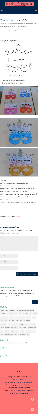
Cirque (2, 317)
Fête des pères (4, 324)
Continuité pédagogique (20, 317)
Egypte (2, 320)
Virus (28, 334)
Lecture (27, 324)
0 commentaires (23, 26)
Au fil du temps (4, 314)
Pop (12, 331)
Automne (15, 314)
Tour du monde (22, 334)
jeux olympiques (21, 324)
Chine (36, 314)
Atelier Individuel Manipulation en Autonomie (25, 310)
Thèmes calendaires (14, 26)
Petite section (7, 331)
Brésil (26, 314)
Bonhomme (21, 314)
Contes (6, 317)
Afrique (2, 310)
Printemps (17, 331)
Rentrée (22, 331)
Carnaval (17, 31)
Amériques (12, 310)
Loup (31, 324)
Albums (6, 310)
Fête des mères (19, 320)
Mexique (2, 327)
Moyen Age (7, 327)
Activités (7, 24)
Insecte (14, 324)
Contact (19, 371)
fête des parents (27, 320)
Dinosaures (28, 317)
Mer (34, 324)
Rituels (2, 334)
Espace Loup (7, 320)
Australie (10, 314)
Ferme (13, 320)
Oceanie (24, 327)
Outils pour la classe (32, 327)
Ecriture (33, 317)
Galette (9, 324)
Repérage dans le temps (30, 331)
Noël (20, 327)
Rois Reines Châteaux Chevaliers (11, 334)
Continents (11, 317)
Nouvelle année (14, 327)
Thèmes (7, 26)
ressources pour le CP (20, 343)
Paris (2, 331)
